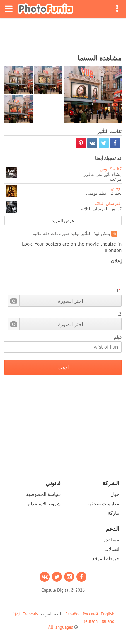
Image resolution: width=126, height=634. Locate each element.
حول (114, 494)
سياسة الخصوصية (43, 494)
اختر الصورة (70, 301)
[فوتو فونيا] (45, 9)
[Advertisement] (63, 34)
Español (72, 614)
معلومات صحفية (103, 503)
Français (30, 614)
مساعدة (111, 540)
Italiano (107, 621)
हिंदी (16, 614)
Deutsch (90, 621)
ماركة (113, 513)
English (107, 614)
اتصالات (111, 549)
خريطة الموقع (105, 558)
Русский (90, 614)
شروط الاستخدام (44, 503)
